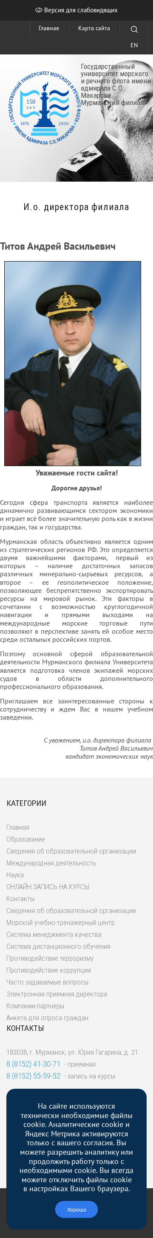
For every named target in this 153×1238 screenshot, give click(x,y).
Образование (25, 839)
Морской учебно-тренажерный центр (60, 922)
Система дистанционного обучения (58, 946)
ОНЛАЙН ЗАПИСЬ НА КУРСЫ (47, 886)
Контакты (20, 898)
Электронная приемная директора (56, 994)
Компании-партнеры (35, 1006)
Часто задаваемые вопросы (47, 982)
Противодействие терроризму (50, 958)
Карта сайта (94, 28)
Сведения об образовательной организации (71, 851)
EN (134, 45)
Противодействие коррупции (48, 970)
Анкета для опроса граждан (47, 1017)
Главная (49, 28)
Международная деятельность (51, 863)
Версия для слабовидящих (80, 10)
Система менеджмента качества (54, 934)
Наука (15, 875)
